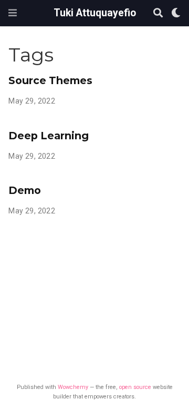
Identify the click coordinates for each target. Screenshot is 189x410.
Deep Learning (48, 135)
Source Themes (50, 80)
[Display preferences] (176, 13)
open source (135, 387)
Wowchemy (73, 387)
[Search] (158, 13)
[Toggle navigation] (12, 13)
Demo (24, 190)
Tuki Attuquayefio (95, 13)
